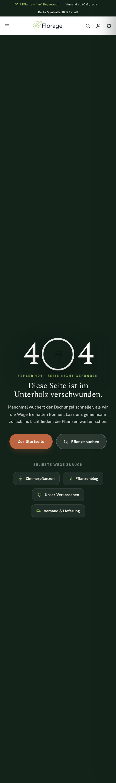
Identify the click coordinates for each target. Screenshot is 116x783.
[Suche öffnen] (88, 26)
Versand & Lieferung (62, 510)
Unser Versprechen (62, 494)
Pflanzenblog (87, 478)
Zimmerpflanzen (40, 478)
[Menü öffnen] (7, 26)
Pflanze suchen (85, 441)
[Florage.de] (47, 26)
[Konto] (98, 26)
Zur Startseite (31, 441)
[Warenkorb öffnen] (109, 26)
